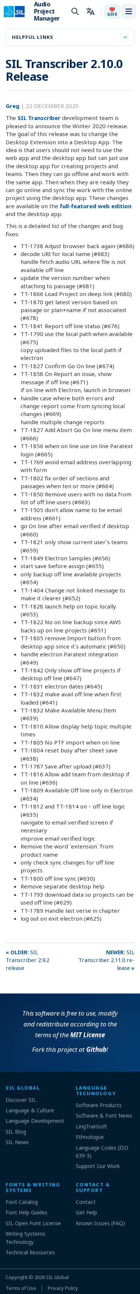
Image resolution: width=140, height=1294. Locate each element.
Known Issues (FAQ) (100, 1223)
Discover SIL (21, 1099)
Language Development (35, 1120)
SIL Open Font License (33, 1223)
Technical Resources (30, 1252)
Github (96, 1049)
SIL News (17, 1142)
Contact (86, 1201)
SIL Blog (16, 1131)
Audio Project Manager (47, 11)
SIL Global (57, 1277)
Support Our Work (98, 1166)
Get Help (86, 1212)
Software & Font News (104, 1115)
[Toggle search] (75, 11)
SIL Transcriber (39, 117)
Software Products (99, 1105)
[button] (112, 11)
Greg (13, 106)
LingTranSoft (91, 1126)
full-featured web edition (95, 206)
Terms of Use (21, 1288)
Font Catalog (22, 1201)
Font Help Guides (26, 1212)
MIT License (87, 1034)
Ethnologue (90, 1136)
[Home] (19, 11)
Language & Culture (30, 1110)
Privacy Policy (63, 1288)
